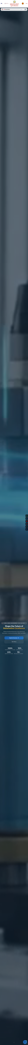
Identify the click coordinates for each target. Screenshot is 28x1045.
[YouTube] (27, 521)
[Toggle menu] (25, 9)
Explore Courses (13, 637)
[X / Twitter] (27, 526)
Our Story (14, 641)
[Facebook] (27, 529)
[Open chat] (25, 1042)
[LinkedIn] (27, 518)
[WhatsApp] (27, 516)
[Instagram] (27, 524)
